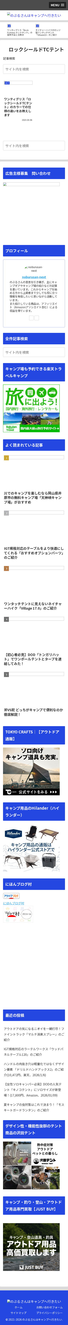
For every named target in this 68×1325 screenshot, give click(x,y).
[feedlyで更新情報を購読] (31, 318)
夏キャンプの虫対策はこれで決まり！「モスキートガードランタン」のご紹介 (34, 1107)
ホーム (18, 1307)
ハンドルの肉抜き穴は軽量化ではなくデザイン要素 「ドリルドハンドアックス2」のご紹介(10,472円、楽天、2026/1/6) (34, 1069)
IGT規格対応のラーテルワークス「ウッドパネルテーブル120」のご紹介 (33, 1052)
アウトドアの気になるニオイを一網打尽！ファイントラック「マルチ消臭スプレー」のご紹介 (34, 1034)
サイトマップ (18, 1313)
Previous (3, 30)
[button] (61, 69)
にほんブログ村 (13, 903)
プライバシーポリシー (49, 1313)
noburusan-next (34, 277)
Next (65, 30)
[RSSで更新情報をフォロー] (36, 318)
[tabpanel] (19, 29)
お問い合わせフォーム (49, 1307)
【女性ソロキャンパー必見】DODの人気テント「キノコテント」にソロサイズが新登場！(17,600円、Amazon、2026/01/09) (33, 1089)
